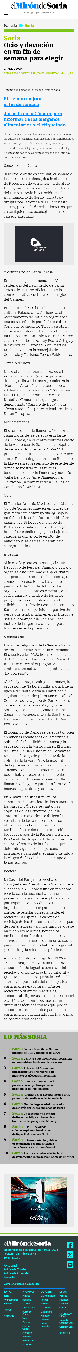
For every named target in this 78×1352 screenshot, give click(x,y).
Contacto (9, 1277)
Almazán (26, 1336)
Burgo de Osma (26, 1313)
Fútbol (44, 1299)
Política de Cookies (15, 1269)
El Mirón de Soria (39, 6)
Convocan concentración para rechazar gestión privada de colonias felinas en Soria (34, 1085)
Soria (29, 26)
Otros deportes (45, 1324)
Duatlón (45, 1319)
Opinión (9, 1316)
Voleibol (45, 1303)
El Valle (26, 1303)
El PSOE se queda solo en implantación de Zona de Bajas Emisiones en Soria (31, 1130)
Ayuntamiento (11, 1299)
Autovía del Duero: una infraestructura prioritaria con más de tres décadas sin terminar (34, 1072)
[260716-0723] (39, 1200)
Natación (45, 1315)
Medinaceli (27, 1340)
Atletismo (46, 1307)
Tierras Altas (28, 1307)
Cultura (63, 1307)
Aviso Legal (10, 1265)
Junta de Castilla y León (66, 1321)
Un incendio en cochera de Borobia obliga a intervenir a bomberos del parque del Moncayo (35, 1117)
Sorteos (64, 1333)
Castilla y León (65, 1315)
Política (63, 1295)
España (63, 1291)
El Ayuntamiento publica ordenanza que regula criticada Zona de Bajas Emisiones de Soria (34, 1144)
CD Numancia (48, 1295)
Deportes (47, 1291)
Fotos (7, 1309)
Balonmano (46, 1311)
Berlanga (26, 1299)
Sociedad (64, 1299)
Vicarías (26, 1322)
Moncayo (27, 1332)
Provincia (28, 1291)
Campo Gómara (26, 1327)
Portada (10, 26)
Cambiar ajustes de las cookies (21, 1283)
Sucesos (8, 1303)
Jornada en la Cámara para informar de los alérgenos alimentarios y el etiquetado (35, 119)
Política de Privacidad (17, 1273)
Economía (64, 1303)
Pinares (26, 1295)
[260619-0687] (39, 244)
